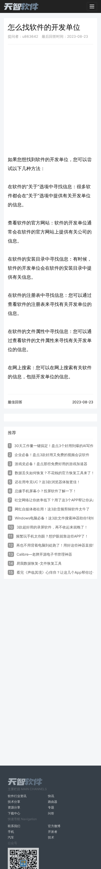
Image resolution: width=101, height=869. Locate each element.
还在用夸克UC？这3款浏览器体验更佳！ (47, 482)
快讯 (51, 796)
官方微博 (54, 826)
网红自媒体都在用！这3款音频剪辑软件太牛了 (52, 509)
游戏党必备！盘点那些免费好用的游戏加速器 (51, 464)
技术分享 (14, 802)
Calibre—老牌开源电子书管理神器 (44, 554)
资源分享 (14, 807)
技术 (51, 837)
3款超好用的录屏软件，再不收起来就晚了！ (52, 527)
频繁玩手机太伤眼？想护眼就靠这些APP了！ (52, 536)
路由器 (52, 802)
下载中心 (14, 813)
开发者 (52, 832)
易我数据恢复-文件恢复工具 (39, 563)
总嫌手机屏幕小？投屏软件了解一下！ (45, 491)
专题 (51, 807)
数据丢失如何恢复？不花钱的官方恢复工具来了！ (55, 473)
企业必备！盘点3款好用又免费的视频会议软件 (52, 454)
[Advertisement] (50, 100)
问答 (51, 813)
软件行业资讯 (17, 796)
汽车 (11, 837)
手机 (11, 832)
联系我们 (14, 826)
